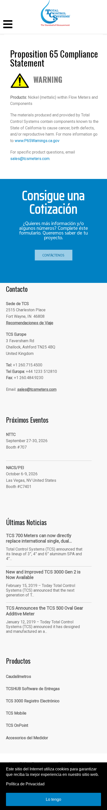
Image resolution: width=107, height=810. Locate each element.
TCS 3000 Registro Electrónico (32, 701)
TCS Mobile (16, 713)
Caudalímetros (18, 676)
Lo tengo (53, 799)
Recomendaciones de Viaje (29, 323)
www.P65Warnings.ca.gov (37, 140)
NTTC (11, 434)
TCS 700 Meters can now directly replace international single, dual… (39, 538)
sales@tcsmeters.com (30, 158)
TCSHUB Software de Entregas (33, 688)
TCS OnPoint (17, 725)
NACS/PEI (15, 467)
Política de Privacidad (25, 784)
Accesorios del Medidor (27, 737)
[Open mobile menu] (7, 24)
